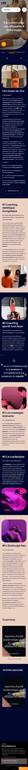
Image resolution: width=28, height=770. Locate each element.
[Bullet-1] (8, 709)
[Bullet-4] (13, 709)
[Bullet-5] (14, 709)
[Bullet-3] (11, 709)
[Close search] (23, 15)
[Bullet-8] (19, 709)
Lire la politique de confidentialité (9, 757)
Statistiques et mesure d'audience (10, 762)
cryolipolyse (7, 464)
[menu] (25, 3)
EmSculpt (11, 570)
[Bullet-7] (17, 709)
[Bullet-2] (10, 709)
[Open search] (24, 9)
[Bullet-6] (16, 709)
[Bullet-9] (20, 709)
